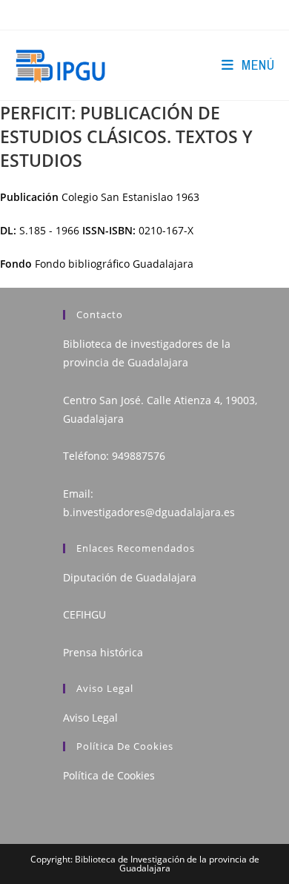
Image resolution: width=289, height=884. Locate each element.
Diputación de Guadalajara (129, 577)
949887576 (138, 456)
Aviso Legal (90, 717)
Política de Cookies (109, 775)
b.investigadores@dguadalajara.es (149, 512)
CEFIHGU (84, 614)
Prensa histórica (103, 652)
